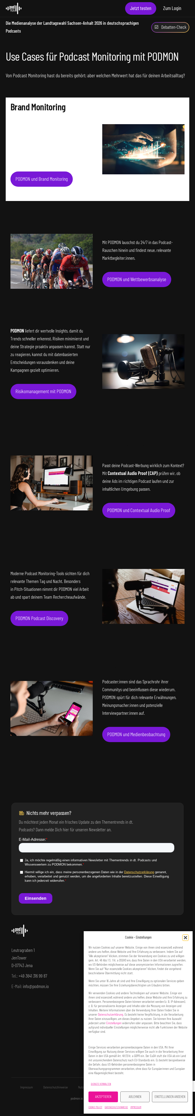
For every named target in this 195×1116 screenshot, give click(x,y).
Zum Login (172, 8)
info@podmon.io (36, 986)
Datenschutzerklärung (110, 1014)
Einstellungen (114, 1023)
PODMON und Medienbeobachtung (136, 734)
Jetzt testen (140, 8)
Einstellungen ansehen (170, 1097)
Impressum (135, 1107)
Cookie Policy (95, 1107)
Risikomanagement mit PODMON (43, 391)
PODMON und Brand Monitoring (41, 179)
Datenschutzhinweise (116, 1107)
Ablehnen (135, 1097)
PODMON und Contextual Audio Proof (138, 510)
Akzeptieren (103, 1097)
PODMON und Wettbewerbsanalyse (136, 279)
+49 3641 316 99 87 (33, 976)
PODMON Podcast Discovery (39, 618)
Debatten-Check (173, 27)
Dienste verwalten (101, 1083)
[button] (185, 937)
